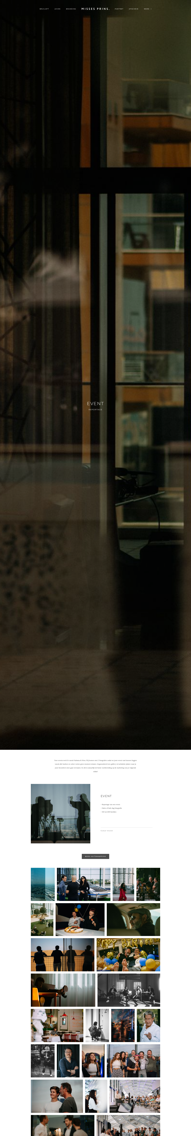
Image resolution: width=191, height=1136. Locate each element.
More (147, 9)
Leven (57, 9)
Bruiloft (44, 9)
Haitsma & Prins (79, 760)
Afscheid (133, 9)
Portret (119, 9)
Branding (71, 9)
